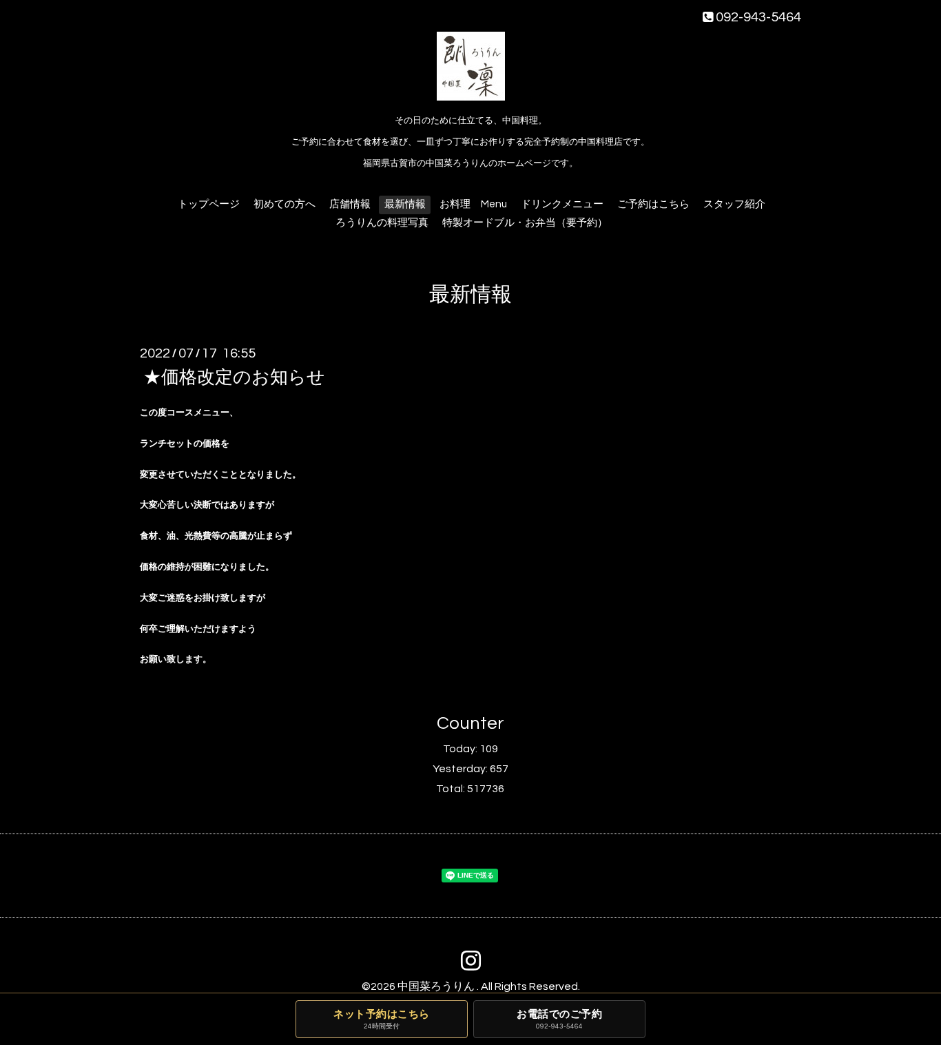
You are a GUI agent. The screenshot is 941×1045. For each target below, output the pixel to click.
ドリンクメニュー (562, 204)
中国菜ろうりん (437, 986)
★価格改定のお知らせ (234, 377)
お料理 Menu (473, 204)
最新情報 (405, 204)
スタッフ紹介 (734, 204)
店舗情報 (350, 204)
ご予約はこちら (653, 204)
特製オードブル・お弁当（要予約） (525, 223)
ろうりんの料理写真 (381, 223)
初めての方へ (285, 204)
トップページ (209, 204)
